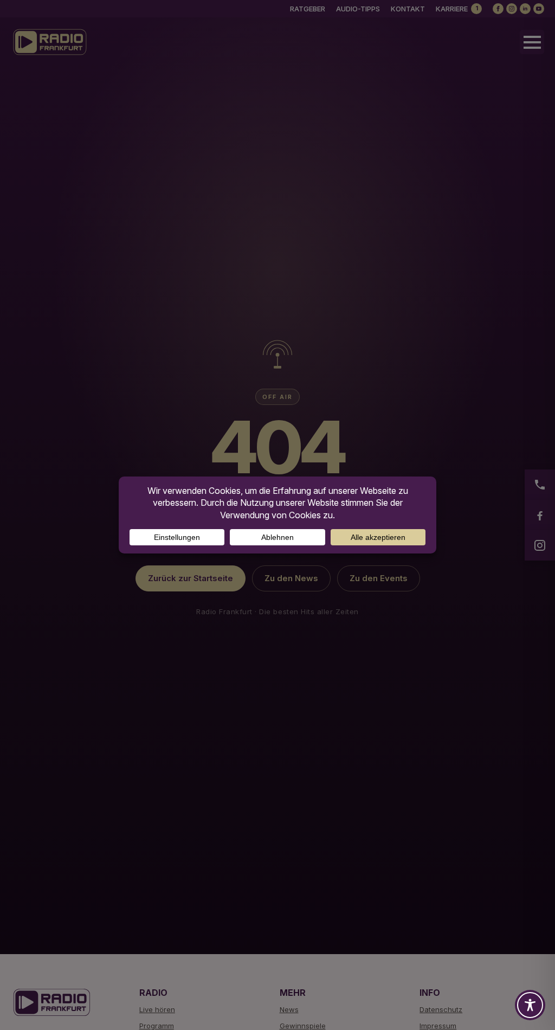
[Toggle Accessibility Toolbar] (530, 1005)
